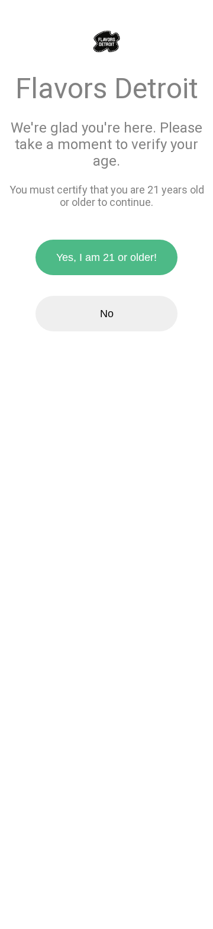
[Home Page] (106, 42)
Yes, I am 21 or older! (106, 257)
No (107, 314)
